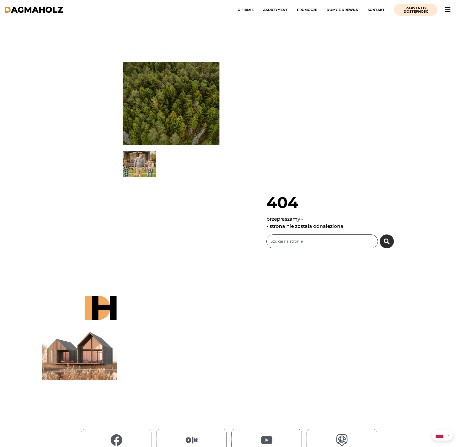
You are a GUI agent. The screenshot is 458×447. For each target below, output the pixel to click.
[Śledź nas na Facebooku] (116, 440)
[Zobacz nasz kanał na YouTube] (267, 440)
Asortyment (275, 10)
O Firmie (246, 10)
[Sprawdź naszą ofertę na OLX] (192, 440)
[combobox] (322, 241)
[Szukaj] (387, 241)
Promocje (307, 10)
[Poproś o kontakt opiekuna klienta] (342, 440)
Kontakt (376, 10)
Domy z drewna (342, 10)
